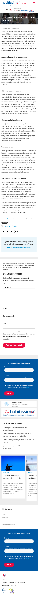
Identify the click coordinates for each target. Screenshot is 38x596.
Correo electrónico (9, 316)
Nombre (6, 308)
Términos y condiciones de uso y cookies (13, 582)
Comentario (7, 287)
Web (4, 324)
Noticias (6, 472)
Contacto (4, 579)
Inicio (4, 218)
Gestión (30, 472)
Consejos (7, 226)
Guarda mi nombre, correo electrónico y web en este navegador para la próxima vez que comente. (18, 336)
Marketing (9, 218)
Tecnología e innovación (8, 524)
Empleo (14, 226)
